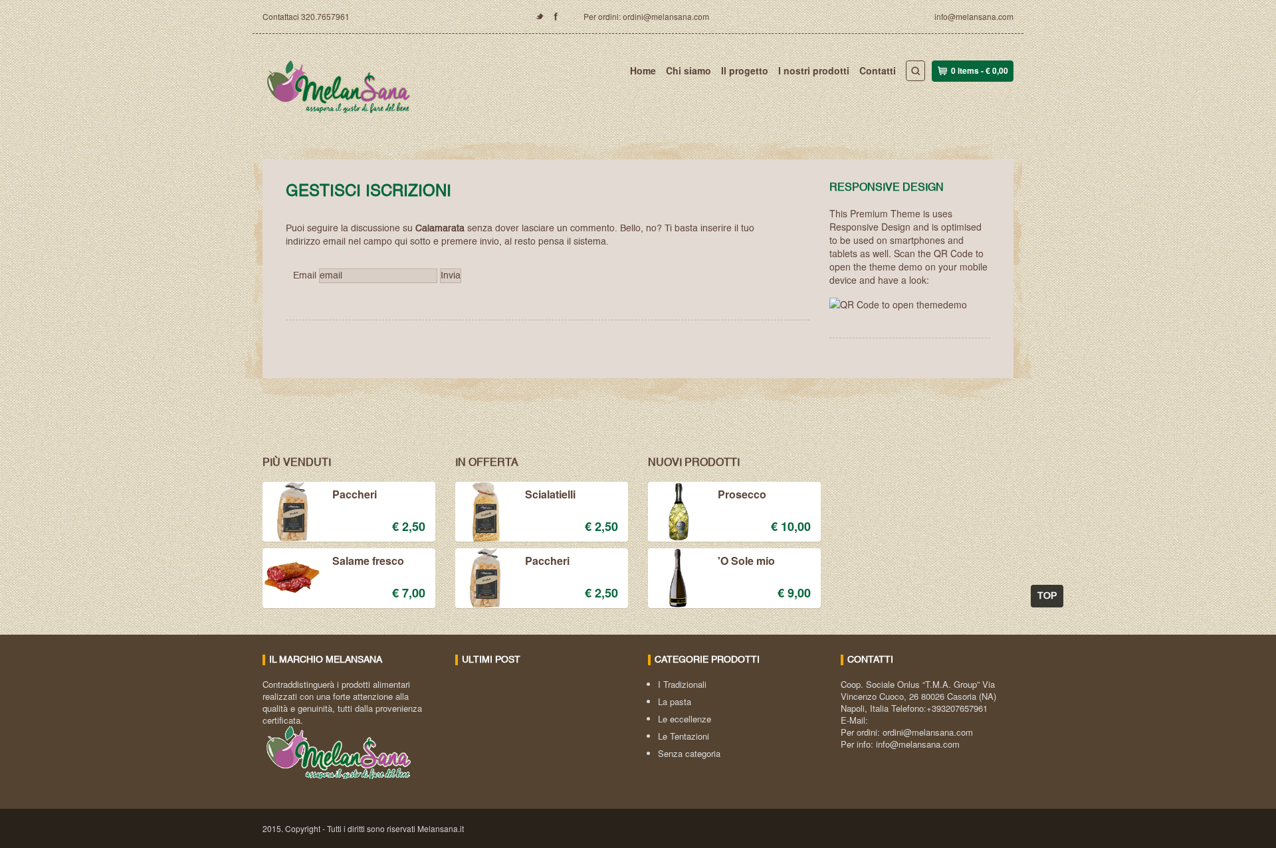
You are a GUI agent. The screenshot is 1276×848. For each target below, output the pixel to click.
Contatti (877, 70)
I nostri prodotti (813, 70)
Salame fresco (368, 561)
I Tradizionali (682, 684)
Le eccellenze (684, 718)
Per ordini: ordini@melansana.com (646, 16)
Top (1047, 596)
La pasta (674, 701)
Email (304, 275)
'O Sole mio (746, 561)
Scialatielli (550, 495)
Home (643, 70)
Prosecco (742, 495)
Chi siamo (688, 70)
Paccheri (354, 495)
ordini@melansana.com (928, 732)
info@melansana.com (973, 16)
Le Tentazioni (683, 736)
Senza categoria (689, 753)
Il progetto (744, 70)
